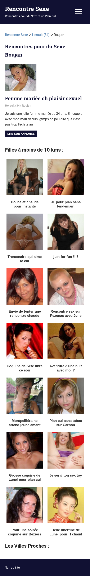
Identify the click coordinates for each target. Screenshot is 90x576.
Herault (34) (41, 35)
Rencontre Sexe (27, 9)
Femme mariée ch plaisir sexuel (43, 98)
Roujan (26, 105)
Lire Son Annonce (21, 133)
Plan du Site (12, 567)
